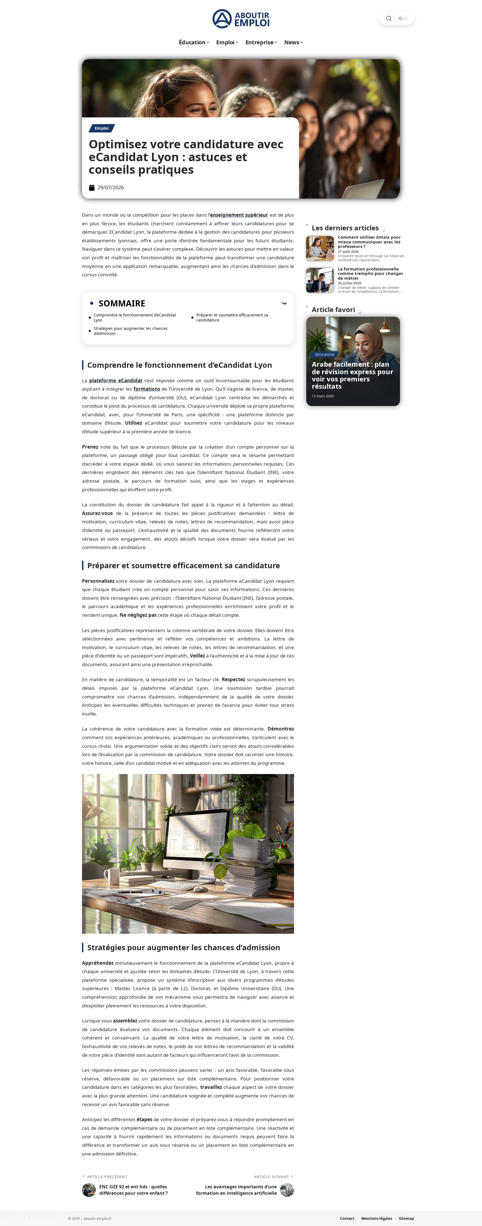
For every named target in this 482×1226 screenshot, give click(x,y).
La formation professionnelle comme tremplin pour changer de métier (370, 273)
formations (147, 389)
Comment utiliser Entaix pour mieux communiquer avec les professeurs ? (369, 241)
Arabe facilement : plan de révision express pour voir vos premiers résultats (352, 375)
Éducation (324, 354)
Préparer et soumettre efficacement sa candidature (232, 317)
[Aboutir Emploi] (241, 18)
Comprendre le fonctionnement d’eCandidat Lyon (135, 317)
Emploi (102, 128)
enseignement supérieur (239, 215)
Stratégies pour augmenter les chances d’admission (131, 331)
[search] (388, 18)
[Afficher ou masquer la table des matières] (215, 303)
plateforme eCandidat (115, 380)
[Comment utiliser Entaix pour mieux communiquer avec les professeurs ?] (320, 248)
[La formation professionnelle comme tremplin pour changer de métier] (320, 280)
